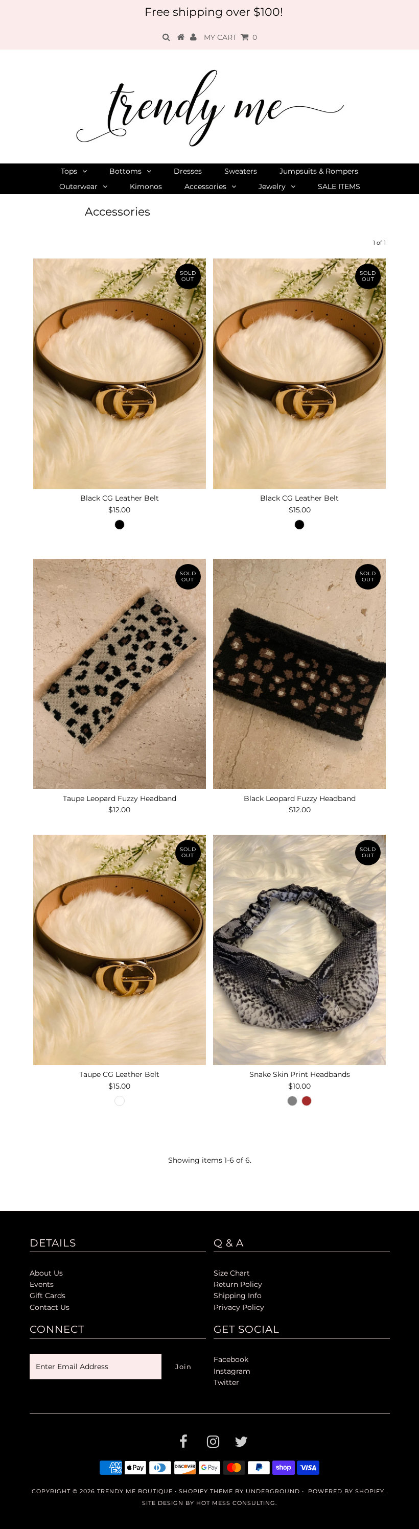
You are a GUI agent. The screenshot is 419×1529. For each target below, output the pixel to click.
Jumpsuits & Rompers (319, 171)
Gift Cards (47, 1295)
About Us (46, 1273)
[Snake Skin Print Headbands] (299, 950)
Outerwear (78, 186)
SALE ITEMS (339, 186)
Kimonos (146, 186)
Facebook (231, 1359)
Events (42, 1284)
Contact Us (49, 1307)
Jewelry (272, 186)
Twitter (226, 1382)
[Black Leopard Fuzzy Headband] (299, 674)
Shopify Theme (206, 1491)
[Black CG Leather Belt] (119, 373)
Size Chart (232, 1273)
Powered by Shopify (346, 1491)
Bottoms (125, 171)
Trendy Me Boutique (135, 1491)
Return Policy (238, 1284)
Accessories (205, 186)
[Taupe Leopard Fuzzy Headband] (119, 674)
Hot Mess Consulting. (236, 1503)
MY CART (230, 37)
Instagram (232, 1371)
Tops (69, 171)
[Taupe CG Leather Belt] (119, 950)
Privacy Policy (239, 1307)
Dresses (188, 171)
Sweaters (240, 171)
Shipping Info (238, 1295)
